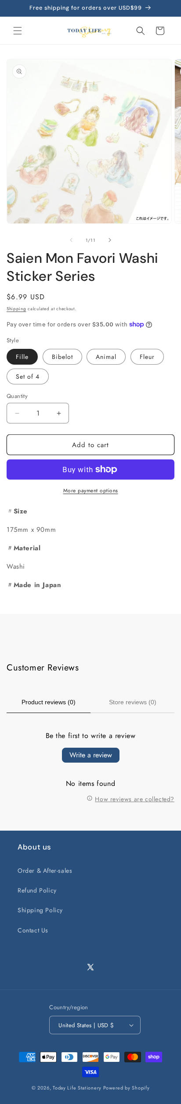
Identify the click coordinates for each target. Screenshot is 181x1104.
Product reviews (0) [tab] (49, 702)
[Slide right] (109, 240)
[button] (17, 30)
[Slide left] (71, 240)
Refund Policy (37, 890)
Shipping (16, 308)
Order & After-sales (45, 870)
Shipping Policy (40, 910)
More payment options (90, 491)
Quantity (17, 396)
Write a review (90, 755)
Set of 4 (28, 376)
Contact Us (33, 930)
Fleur (147, 356)
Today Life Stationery (77, 1087)
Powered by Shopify (126, 1087)
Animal (106, 356)
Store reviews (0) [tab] (132, 702)
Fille (22, 356)
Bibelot (62, 356)
